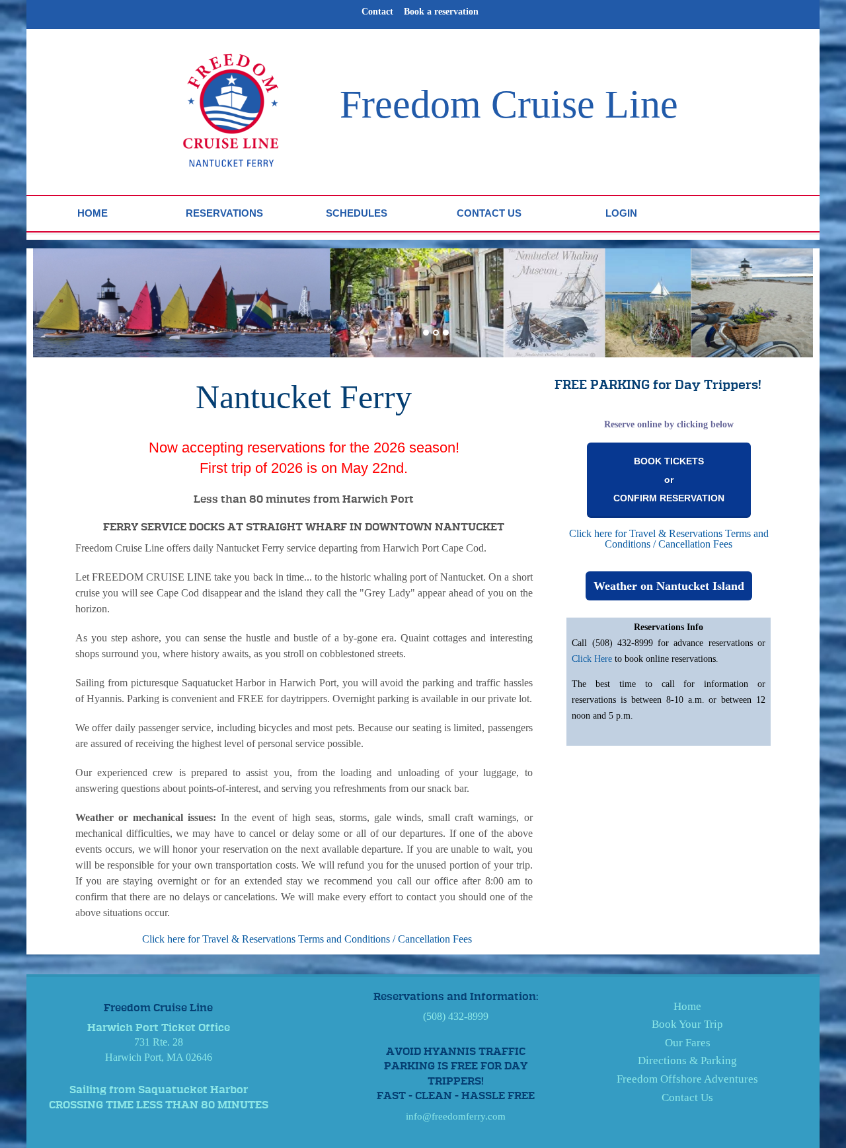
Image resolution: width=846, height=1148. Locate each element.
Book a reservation (441, 12)
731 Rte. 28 (158, 1042)
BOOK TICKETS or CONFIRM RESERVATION (668, 479)
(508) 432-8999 (455, 1016)
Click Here (593, 659)
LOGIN (621, 213)
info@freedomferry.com (456, 1116)
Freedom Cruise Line (509, 104)
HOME (92, 213)
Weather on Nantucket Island (669, 585)
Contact (377, 12)
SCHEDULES (356, 213)
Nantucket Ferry (304, 396)
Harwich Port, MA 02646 (158, 1057)
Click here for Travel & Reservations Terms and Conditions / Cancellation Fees (307, 939)
